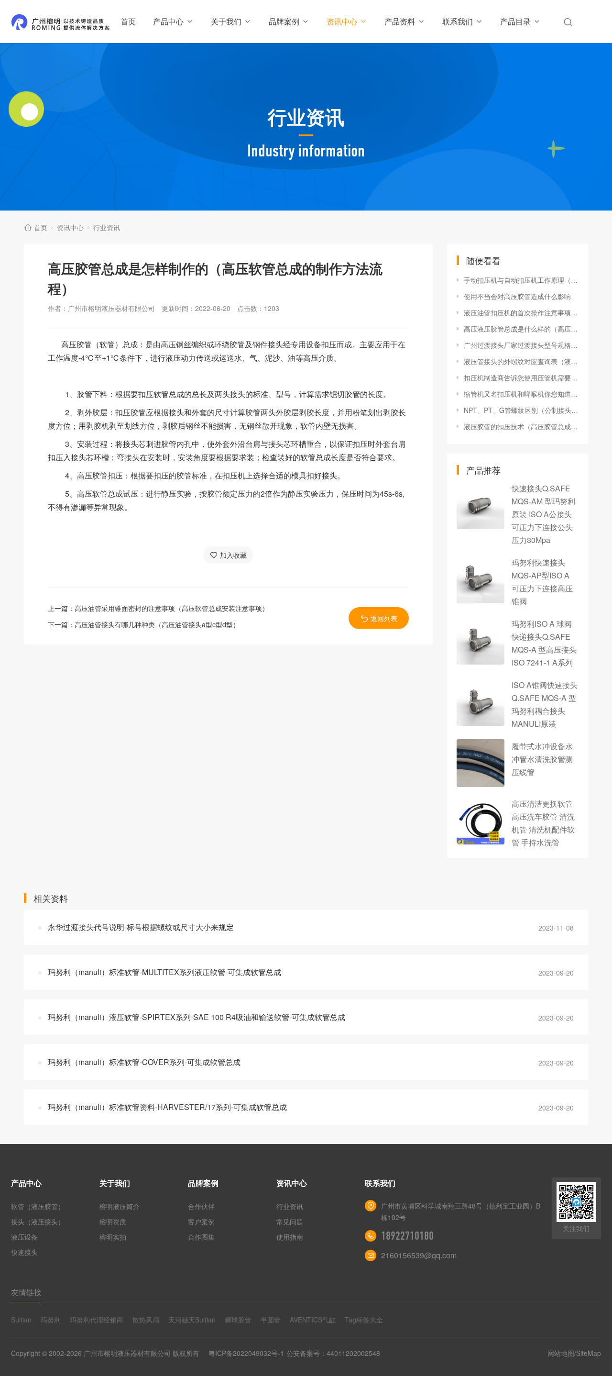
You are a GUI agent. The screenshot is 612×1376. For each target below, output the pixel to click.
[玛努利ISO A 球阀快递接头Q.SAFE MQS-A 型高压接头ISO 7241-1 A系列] (480, 641)
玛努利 (51, 1319)
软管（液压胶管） (38, 1206)
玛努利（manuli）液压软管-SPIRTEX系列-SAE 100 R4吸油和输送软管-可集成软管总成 (196, 1016)
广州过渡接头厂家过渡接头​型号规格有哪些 (521, 345)
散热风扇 (145, 1319)
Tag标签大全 (364, 1319)
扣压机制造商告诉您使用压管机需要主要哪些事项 (521, 377)
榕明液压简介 (119, 1206)
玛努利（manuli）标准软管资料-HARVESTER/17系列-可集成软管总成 (167, 1106)
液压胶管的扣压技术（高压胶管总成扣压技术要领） (521, 426)
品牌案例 (284, 21)
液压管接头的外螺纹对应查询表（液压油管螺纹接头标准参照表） (521, 361)
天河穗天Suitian (192, 1319)
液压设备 (24, 1237)
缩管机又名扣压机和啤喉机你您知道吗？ (521, 394)
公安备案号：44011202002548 (333, 1353)
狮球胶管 (238, 1319)
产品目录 (515, 21)
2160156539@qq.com (419, 1255)
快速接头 (24, 1252)
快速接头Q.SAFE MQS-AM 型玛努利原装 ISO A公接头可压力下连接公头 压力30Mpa (543, 514)
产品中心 (168, 21)
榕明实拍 (112, 1237)
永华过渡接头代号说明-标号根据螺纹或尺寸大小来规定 (141, 926)
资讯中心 (342, 21)
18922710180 (407, 1236)
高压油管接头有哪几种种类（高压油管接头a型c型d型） (157, 624)
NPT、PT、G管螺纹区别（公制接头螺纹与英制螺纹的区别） (521, 410)
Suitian (21, 1319)
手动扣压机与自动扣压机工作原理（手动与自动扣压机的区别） (521, 280)
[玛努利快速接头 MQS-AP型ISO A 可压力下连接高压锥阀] (480, 579)
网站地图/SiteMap (574, 1353)
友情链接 (26, 1292)
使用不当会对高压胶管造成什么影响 (517, 296)
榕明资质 (112, 1221)
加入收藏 (233, 555)
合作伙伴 (201, 1206)
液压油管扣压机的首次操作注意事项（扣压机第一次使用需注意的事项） (521, 312)
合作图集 (201, 1237)
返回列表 (384, 618)
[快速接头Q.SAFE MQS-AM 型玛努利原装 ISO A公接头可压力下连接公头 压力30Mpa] (480, 505)
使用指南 (289, 1237)
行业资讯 (106, 227)
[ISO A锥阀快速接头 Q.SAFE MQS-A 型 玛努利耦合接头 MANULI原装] (480, 702)
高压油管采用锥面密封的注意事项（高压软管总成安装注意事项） (172, 608)
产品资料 (399, 21)
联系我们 (457, 21)
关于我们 (226, 21)
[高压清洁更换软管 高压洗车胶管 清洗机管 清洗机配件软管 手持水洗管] (480, 820)
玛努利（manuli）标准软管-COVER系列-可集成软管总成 (144, 1061)
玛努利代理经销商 (96, 1319)
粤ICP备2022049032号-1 (246, 1353)
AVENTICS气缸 (313, 1319)
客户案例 (201, 1221)
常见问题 (289, 1221)
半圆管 (271, 1319)
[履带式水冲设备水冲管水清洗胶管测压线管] (480, 763)
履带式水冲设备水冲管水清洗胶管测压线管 (542, 759)
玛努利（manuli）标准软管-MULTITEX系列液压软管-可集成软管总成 (164, 971)
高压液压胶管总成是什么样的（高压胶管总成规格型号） (521, 328)
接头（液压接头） (38, 1221)
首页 (128, 21)
